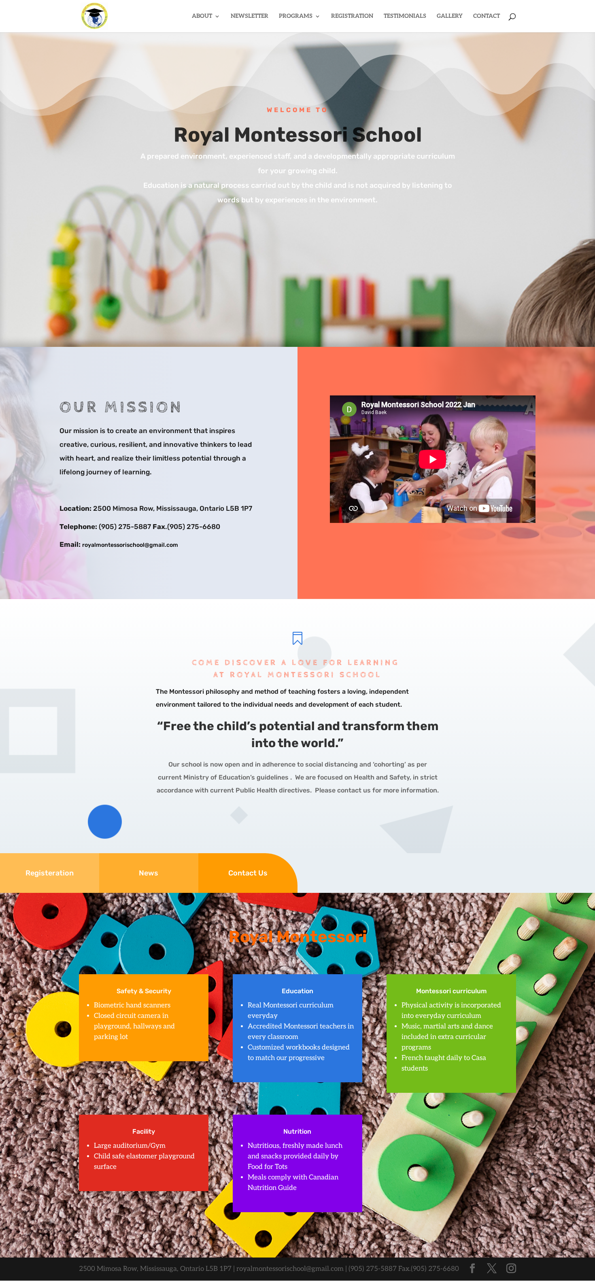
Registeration (50, 873)
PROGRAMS (295, 16)
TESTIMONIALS (405, 16)
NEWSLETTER (249, 16)
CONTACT (486, 16)
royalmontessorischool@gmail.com (130, 545)
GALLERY (450, 16)
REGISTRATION (352, 16)
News (148, 873)
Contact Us (248, 873)
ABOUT (202, 16)
